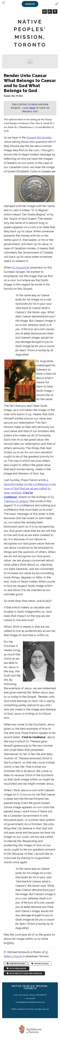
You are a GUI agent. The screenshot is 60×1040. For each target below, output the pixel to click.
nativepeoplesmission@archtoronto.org (30, 1002)
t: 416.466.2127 (30, 998)
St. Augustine (20, 267)
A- (49, 11)
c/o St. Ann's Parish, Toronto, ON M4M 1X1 (30, 995)
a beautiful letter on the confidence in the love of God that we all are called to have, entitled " (30, 488)
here (32, 108)
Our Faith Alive (17, 964)
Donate (30, 4)
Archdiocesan (41, 964)
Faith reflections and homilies (25, 973)
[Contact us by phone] (56, 4)
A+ (44, 11)
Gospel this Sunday (39, 137)
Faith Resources (17, 968)
